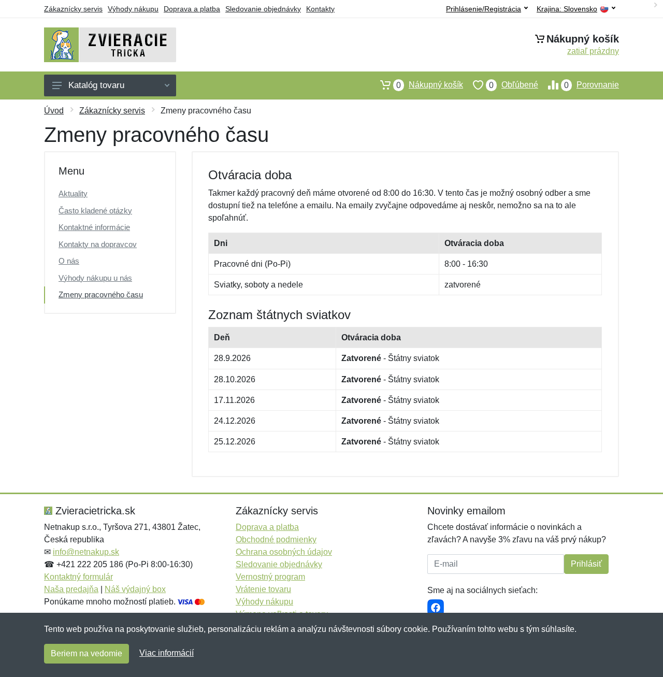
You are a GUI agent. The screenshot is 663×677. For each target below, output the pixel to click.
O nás (69, 260)
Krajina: (567, 9)
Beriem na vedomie (86, 653)
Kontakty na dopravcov (98, 244)
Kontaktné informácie (94, 227)
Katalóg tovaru (96, 85)
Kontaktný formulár (78, 576)
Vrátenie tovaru (263, 589)
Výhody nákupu (133, 9)
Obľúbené (513, 85)
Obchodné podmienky (276, 539)
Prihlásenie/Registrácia (483, 8)
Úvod (54, 110)
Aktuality (73, 193)
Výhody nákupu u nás (95, 277)
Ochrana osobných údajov (284, 552)
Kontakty (320, 9)
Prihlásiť (586, 563)
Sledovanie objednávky (263, 9)
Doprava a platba (192, 9)
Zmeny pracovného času (101, 294)
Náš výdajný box (135, 589)
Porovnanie (591, 85)
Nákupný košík (429, 85)
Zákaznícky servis (73, 9)
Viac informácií (166, 653)
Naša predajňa (71, 589)
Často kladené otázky (95, 210)
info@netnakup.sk (86, 552)
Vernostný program (270, 576)
